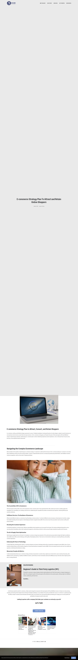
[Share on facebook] (33, 641)
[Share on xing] (43, 641)
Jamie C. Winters (42, 206)
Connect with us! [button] (39, 610)
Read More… (26, 579)
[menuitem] (43, 3)
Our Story (49, 3)
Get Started (62, 3)
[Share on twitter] (34, 641)
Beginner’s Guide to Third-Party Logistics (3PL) (41, 569)
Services (56, 3)
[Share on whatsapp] (40, 641)
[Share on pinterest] (37, 641)
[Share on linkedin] (39, 641)
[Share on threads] (36, 641)
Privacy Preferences (67, 657)
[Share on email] (45, 641)
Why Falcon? (43, 3)
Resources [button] (68, 3)
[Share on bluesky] (42, 641)
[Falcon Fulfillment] (11, 3)
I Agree (73, 657)
